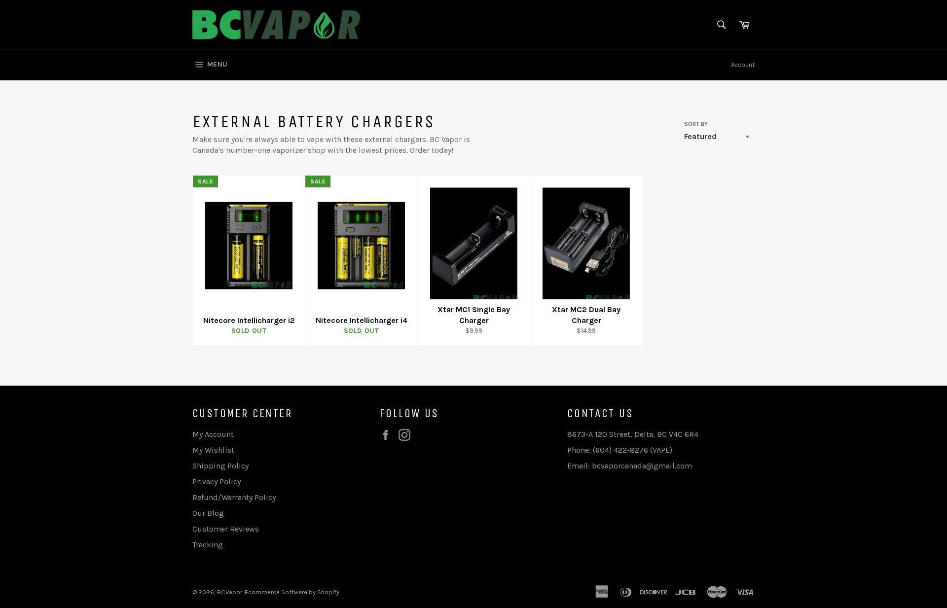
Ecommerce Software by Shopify (292, 592)
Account (743, 65)
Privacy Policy (216, 481)
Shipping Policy (220, 465)
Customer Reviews (225, 529)
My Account (213, 434)
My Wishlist (213, 450)
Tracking (207, 544)
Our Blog (208, 513)
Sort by (696, 123)
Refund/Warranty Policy (234, 497)
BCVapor (229, 592)
